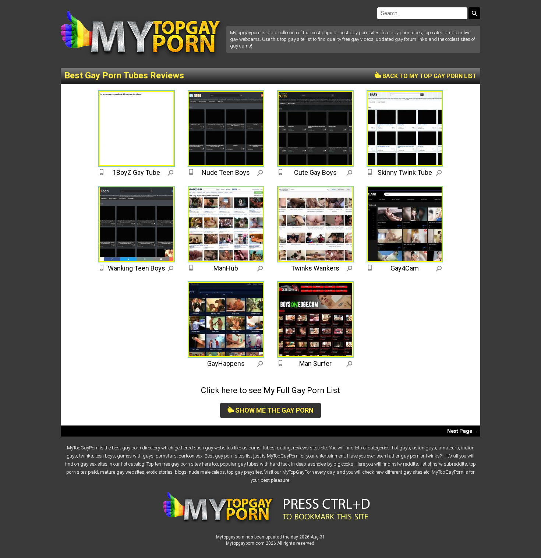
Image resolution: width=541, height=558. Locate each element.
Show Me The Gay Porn (274, 410)
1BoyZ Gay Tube (136, 172)
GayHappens (226, 363)
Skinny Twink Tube (405, 172)
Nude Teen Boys (226, 172)
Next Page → (462, 431)
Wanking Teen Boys (136, 268)
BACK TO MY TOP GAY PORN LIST (429, 76)
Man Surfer (315, 363)
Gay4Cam (404, 268)
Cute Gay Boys (315, 172)
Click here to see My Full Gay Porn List (270, 390)
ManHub (225, 268)
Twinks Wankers (315, 268)
